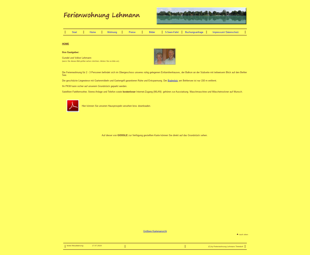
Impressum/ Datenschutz (226, 32)
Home (93, 32)
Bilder (152, 32)
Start (74, 32)
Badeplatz (173, 80)
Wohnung (112, 32)
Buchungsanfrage (194, 32)
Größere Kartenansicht (155, 231)
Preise (132, 32)
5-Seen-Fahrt (172, 32)
